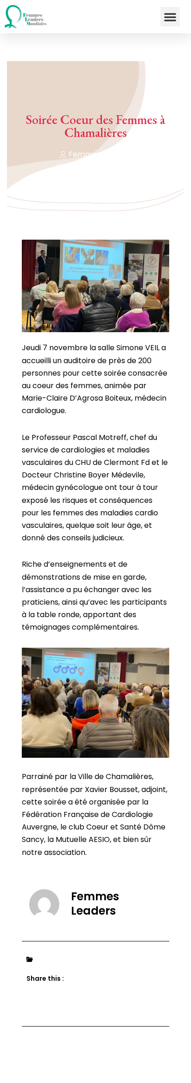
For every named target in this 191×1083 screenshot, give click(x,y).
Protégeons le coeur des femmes (98, 959)
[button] (170, 16)
